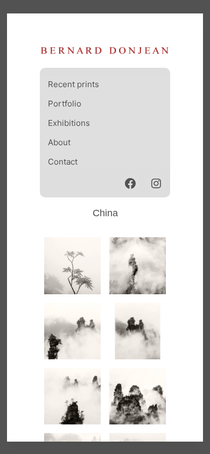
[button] (72, 265)
